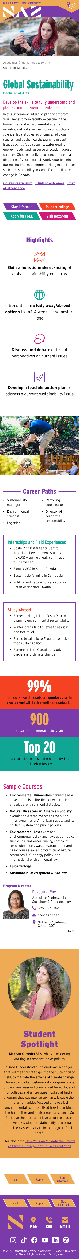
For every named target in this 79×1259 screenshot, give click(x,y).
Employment (55, 1254)
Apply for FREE (22, 216)
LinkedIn (55, 1240)
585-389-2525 (49, 1222)
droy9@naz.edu (49, 915)
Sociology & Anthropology (51, 901)
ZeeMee (66, 1240)
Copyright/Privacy (51, 1250)
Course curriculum (17, 183)
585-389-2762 (48, 908)
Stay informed (21, 206)
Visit (16, 1179)
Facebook (34, 1240)
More (71, 5)
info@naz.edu (65, 1222)
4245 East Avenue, (33, 1222)
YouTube (45, 1240)
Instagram (13, 1240)
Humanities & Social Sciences (34, 62)
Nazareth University (22, 9)
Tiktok (24, 1240)
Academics (10, 62)
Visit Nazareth (57, 216)
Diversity (70, 1250)
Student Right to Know (32, 1254)
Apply (39, 1179)
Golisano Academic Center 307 (52, 923)
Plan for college (57, 206)
